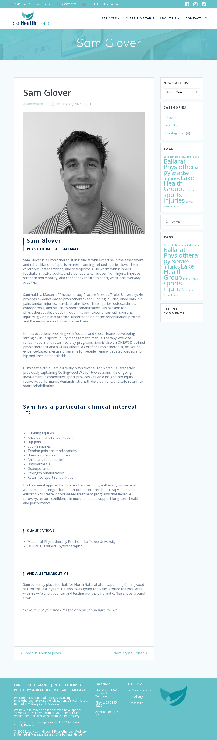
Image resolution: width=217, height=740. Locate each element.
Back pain (169, 156)
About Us (168, 18)
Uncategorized (175, 133)
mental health (191, 190)
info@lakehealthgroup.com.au (106, 4)
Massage (137, 703)
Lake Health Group (179, 183)
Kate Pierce (74, 734)
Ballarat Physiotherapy (181, 166)
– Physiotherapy (139, 690)
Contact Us (196, 18)
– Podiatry (135, 697)
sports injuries (174, 197)
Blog (168, 117)
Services (109, 18)
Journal (170, 125)
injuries (172, 178)
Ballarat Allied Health (187, 156)
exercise (180, 173)
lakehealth (34, 104)
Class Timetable (140, 18)
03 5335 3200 (106, 703)
